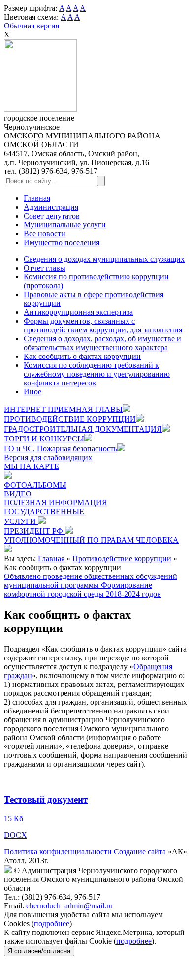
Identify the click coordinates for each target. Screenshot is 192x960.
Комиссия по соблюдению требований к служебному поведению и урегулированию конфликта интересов (97, 374)
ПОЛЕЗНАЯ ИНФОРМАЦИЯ (55, 502)
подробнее (51, 923)
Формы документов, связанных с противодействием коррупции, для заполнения (103, 325)
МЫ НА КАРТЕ (31, 466)
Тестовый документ (46, 800)
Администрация (51, 207)
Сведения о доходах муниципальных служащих (104, 259)
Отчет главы (44, 268)
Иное (32, 391)
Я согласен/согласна (39, 951)
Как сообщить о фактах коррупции (82, 356)
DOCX (15, 835)
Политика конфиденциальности (58, 852)
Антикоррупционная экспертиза (78, 312)
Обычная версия (31, 26)
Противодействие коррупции (121, 558)
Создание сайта (140, 852)
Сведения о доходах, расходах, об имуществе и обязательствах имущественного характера (102, 343)
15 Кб (13, 818)
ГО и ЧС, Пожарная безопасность (60, 448)
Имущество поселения (61, 242)
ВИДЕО (18, 494)
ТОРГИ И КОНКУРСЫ (44, 439)
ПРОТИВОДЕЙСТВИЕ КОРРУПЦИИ (70, 419)
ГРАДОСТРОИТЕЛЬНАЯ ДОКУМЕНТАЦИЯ (83, 429)
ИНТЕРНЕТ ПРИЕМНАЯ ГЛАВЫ (63, 409)
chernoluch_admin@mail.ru (69, 906)
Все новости (44, 233)
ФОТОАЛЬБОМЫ (35, 485)
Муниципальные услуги (65, 224)
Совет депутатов (52, 216)
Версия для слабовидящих (48, 457)
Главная (37, 198)
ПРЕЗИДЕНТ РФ (34, 531)
